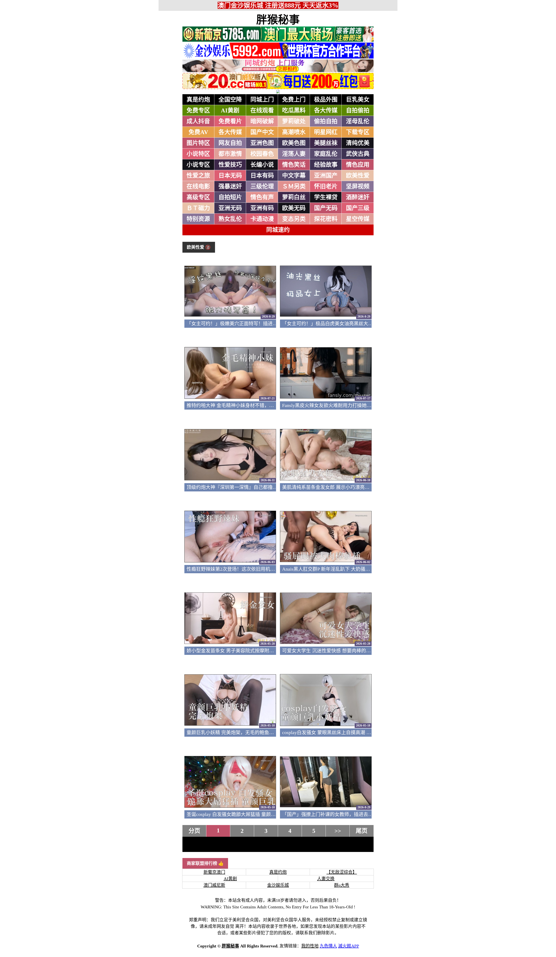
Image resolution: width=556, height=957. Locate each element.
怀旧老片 (326, 186)
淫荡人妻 (294, 154)
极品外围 (326, 99)
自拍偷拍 (357, 110)
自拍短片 (230, 197)
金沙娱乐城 (278, 885)
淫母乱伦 (357, 121)
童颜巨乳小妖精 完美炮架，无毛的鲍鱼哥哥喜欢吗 (240, 732)
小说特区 (198, 154)
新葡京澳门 (214, 872)
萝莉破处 (294, 121)
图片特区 (198, 143)
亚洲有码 (262, 208)
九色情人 (328, 946)
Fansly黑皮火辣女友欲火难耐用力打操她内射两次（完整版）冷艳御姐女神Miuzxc (367, 405)
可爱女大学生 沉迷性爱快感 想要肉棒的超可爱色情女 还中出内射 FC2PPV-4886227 (369, 650)
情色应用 (357, 164)
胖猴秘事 (278, 20)
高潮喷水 (294, 132)
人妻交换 (325, 878)
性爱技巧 (230, 164)
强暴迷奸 (230, 186)
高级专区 (198, 197)
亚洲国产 (326, 175)
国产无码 (326, 208)
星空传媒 (357, 219)
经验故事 (326, 164)
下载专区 (357, 132)
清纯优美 (357, 143)
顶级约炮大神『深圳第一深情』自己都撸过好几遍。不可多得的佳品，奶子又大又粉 (275, 487)
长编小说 (262, 164)
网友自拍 (230, 143)
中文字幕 (294, 175)
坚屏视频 (357, 186)
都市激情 (230, 154)
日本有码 (262, 175)
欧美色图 (294, 143)
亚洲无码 (230, 208)
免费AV (198, 132)
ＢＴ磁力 (198, 208)
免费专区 (198, 110)
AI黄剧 (230, 110)
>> (337, 831)
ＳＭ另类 (294, 186)
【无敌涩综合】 (341, 872)
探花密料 (326, 219)
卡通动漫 (262, 219)
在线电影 (198, 186)
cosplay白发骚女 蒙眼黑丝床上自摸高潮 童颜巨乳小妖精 (341, 732)
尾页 (361, 831)
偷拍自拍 (326, 121)
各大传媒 (326, 110)
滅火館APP (348, 946)
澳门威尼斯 (214, 885)
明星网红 (326, 132)
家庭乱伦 (326, 154)
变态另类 (294, 219)
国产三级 (357, 208)
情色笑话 (294, 164)
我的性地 (310, 946)
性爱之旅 (198, 175)
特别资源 (198, 219)
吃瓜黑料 (294, 110)
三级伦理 (262, 186)
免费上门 (294, 99)
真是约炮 (198, 99)
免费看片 (230, 121)
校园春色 (262, 154)
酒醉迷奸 (357, 197)
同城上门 (262, 99)
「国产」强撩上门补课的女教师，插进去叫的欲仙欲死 (339, 814)
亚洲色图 (262, 143)
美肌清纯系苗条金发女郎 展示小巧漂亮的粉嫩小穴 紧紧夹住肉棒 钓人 (355, 487)
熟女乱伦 (230, 219)
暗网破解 (262, 121)
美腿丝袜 (326, 143)
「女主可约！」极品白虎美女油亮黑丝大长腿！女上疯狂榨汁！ (349, 323)
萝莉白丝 (294, 197)
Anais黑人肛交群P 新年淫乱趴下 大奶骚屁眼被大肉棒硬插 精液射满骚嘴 (358, 569)
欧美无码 (294, 208)
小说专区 (198, 164)
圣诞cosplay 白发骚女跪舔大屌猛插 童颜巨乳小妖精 (241, 814)
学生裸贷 (326, 197)
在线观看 (262, 110)
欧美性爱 (357, 175)
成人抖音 (198, 121)
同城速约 (278, 230)
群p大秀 (341, 885)
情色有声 (262, 197)
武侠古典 (357, 154)
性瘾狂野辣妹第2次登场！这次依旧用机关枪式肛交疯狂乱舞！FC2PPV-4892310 (270, 569)
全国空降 (230, 99)
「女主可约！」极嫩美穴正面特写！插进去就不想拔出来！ (249, 323)
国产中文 (262, 132)
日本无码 (230, 175)
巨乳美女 (357, 99)
